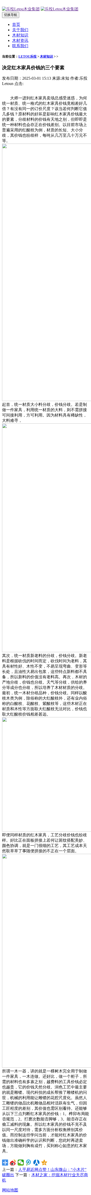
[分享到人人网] (36, 1162)
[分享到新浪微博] (13, 1162)
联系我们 (20, 46)
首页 (16, 24)
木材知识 (20, 35)
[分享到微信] (21, 1162)
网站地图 (10, 1190)
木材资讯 (20, 40)
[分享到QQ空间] (44, 1162)
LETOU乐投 (27, 56)
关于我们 (20, 30)
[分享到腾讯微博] (29, 1162)
